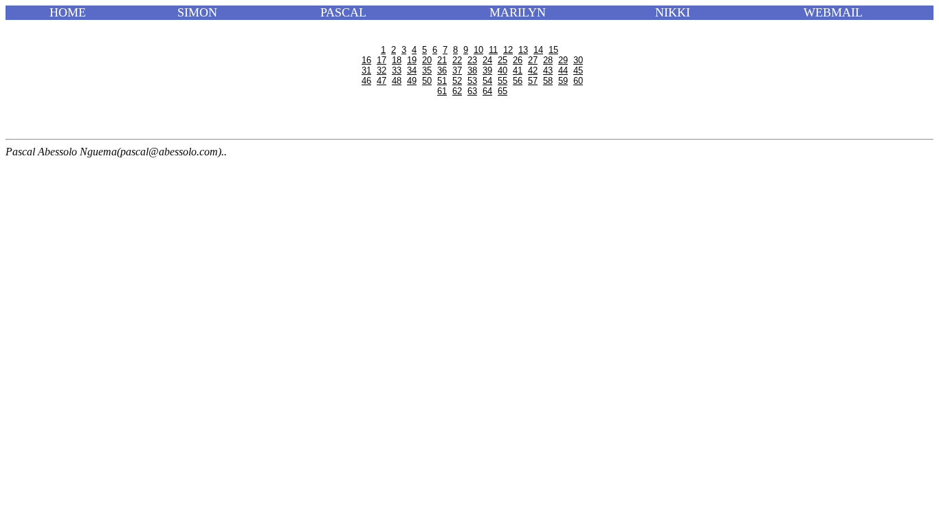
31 (366, 70)
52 (457, 81)
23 (472, 60)
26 (517, 60)
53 (472, 81)
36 (442, 70)
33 (396, 70)
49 (412, 81)
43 (548, 70)
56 (517, 81)
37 (457, 70)
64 (487, 91)
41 (517, 70)
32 (381, 70)
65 (502, 91)
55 (502, 81)
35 (427, 70)
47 (381, 81)
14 (538, 50)
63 (472, 91)
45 (578, 70)
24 (487, 60)
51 (442, 81)
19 (412, 60)
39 (487, 70)
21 (442, 60)
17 (381, 60)
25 (502, 60)
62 (457, 91)
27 (533, 60)
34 (412, 70)
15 (553, 50)
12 (508, 50)
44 (563, 70)
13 (523, 50)
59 (563, 81)
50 (427, 81)
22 (457, 60)
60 (578, 81)
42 (533, 70)
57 (533, 81)
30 (578, 60)
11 (493, 50)
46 (366, 81)
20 (427, 60)
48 (396, 81)
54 (487, 81)
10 (478, 50)
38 (472, 70)
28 (548, 60)
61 (442, 91)
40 (502, 70)
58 (548, 81)
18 (396, 60)
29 (563, 60)
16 (366, 60)
